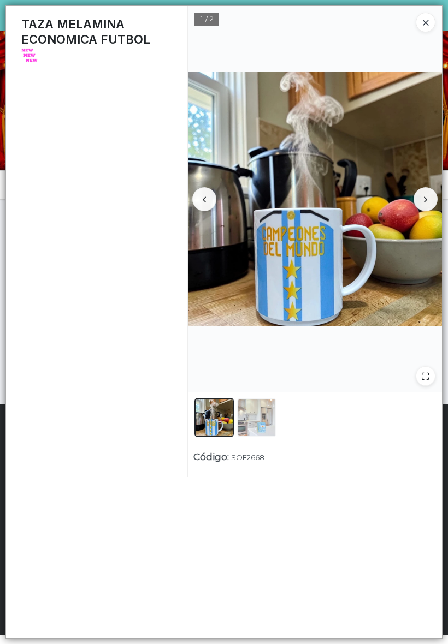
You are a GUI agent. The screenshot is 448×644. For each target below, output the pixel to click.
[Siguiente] (426, 199)
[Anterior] (204, 199)
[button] (214, 417)
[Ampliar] (425, 376)
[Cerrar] (425, 22)
